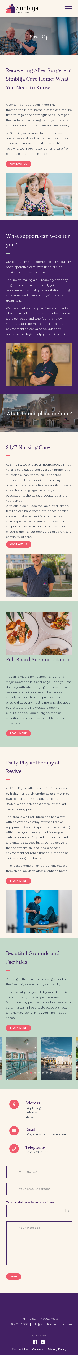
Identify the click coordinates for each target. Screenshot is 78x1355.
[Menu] (66, 8)
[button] (27, 1073)
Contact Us (20, 1349)
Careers (37, 1349)
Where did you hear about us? (30, 1201)
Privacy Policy (56, 1349)
